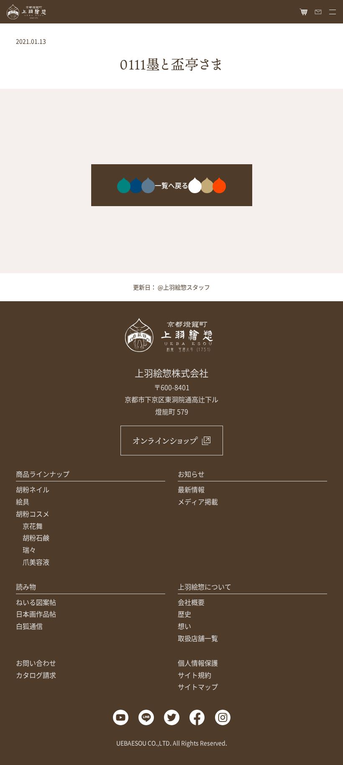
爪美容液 (36, 562)
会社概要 (191, 602)
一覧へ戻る (171, 185)
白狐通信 (29, 626)
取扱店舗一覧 (198, 638)
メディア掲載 (198, 501)
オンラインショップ (165, 440)
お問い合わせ (36, 663)
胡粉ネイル (32, 489)
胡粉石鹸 (36, 537)
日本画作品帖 (36, 614)
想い (184, 626)
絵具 (22, 501)
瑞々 (29, 550)
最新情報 (191, 489)
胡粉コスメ (32, 514)
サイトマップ (198, 687)
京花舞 (33, 526)
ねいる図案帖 (36, 602)
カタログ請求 (36, 675)
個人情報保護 (198, 663)
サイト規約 (194, 675)
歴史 (184, 614)
